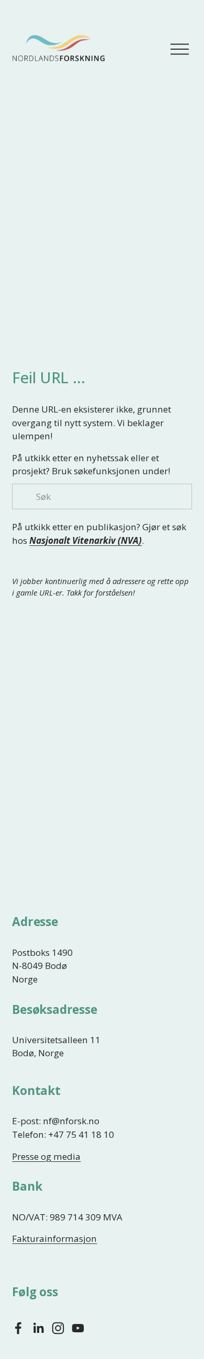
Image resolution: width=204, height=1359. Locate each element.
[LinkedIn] (38, 1328)
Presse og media (46, 1156)
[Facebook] (18, 1328)
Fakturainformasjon (54, 1238)
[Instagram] (58, 1328)
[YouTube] (78, 1328)
